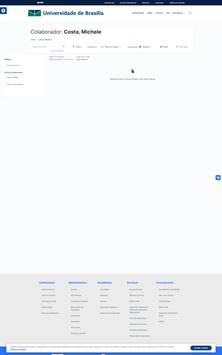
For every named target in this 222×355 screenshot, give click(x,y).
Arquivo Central (136, 289)
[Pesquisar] (190, 13)
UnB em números (48, 295)
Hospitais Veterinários (138, 330)
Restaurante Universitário (140, 336)
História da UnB (48, 289)
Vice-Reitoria (76, 295)
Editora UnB (134, 301)
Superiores (75, 316)
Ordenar (90, 47)
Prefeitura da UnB (78, 333)
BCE (167, 13)
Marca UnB (163, 307)
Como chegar (47, 307)
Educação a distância (108, 307)
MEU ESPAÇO (178, 13)
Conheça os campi (49, 301)
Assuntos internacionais (109, 313)
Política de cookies (18, 349)
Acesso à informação (128, 3)
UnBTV (161, 321)
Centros (103, 301)
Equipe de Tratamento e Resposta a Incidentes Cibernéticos (139, 309)
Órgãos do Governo (177, 3)
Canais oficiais (164, 301)
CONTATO (159, 13)
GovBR (40, 2)
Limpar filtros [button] (68, 59)
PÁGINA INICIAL (138, 13)
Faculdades (104, 289)
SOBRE (149, 13)
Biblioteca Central (137, 295)
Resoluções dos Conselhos (77, 308)
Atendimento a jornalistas (169, 289)
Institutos (104, 295)
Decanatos (75, 321)
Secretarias (75, 327)
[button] (3, 10)
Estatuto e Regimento (50, 313)
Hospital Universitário (138, 324)
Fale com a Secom (166, 295)
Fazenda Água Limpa (138, 318)
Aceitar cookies (201, 348)
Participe (145, 3)
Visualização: (133, 47)
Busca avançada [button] (57, 51)
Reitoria (74, 289)
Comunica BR (109, 3)
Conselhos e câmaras (79, 301)
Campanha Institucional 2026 (168, 314)
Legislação (159, 3)
